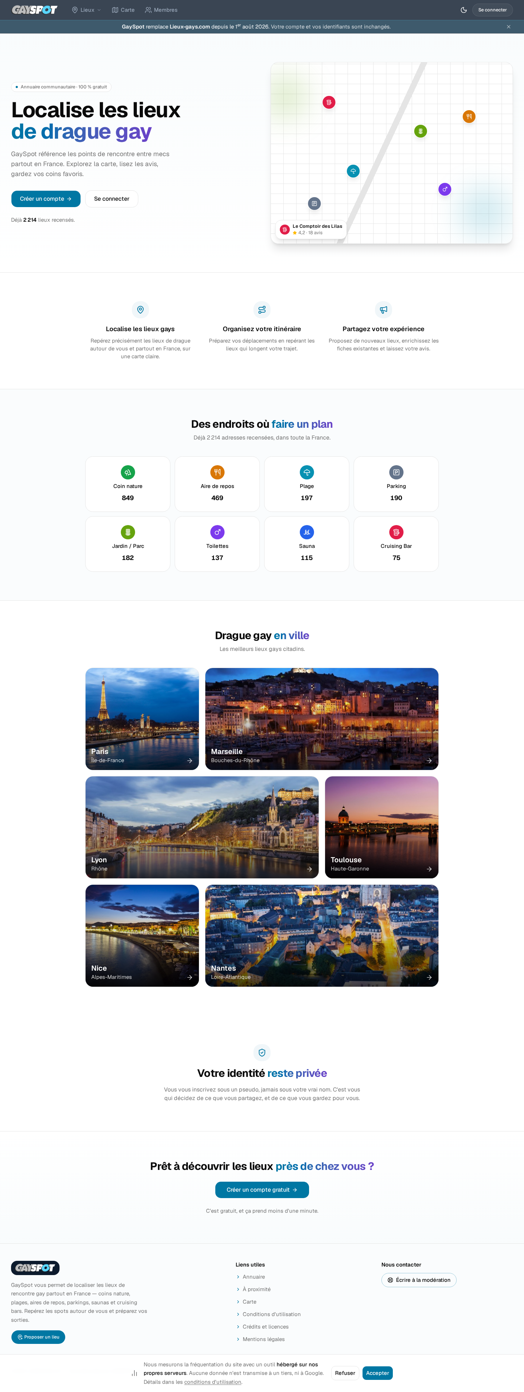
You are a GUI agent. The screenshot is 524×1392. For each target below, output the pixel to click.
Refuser (345, 1373)
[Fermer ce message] (508, 26)
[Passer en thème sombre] (463, 10)
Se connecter (492, 10)
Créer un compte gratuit (258, 1189)
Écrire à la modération (423, 1280)
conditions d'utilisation (212, 1381)
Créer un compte (42, 198)
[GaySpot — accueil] (34, 10)
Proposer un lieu (42, 1337)
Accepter (377, 1373)
